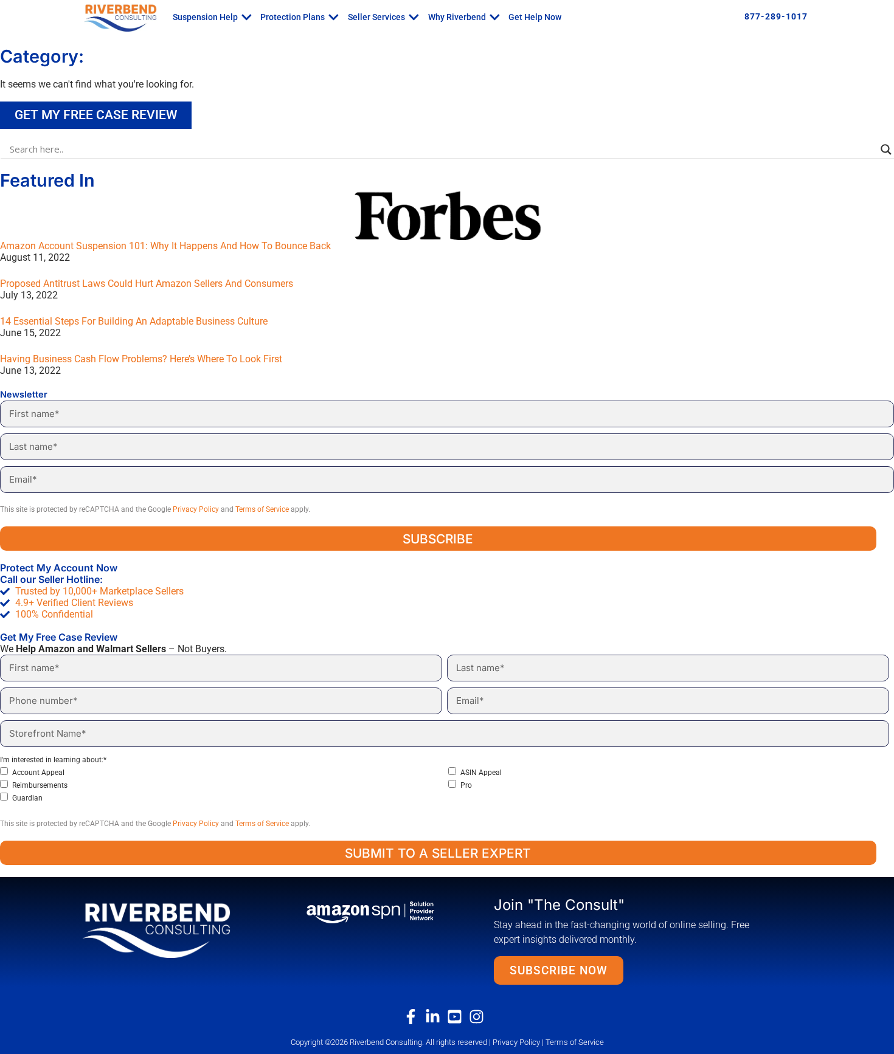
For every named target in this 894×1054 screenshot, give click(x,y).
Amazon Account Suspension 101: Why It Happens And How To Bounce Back (165, 246)
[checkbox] (444, 785)
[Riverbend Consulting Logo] (175, 929)
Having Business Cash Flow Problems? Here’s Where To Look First (141, 359)
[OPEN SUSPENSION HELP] (246, 17)
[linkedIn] (436, 1016)
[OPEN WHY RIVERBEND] (495, 17)
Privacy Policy (196, 509)
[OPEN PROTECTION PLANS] (333, 17)
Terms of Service (262, 509)
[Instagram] (480, 1016)
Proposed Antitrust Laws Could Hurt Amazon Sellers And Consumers (146, 283)
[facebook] (414, 1016)
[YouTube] (458, 1016)
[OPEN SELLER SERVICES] (414, 17)
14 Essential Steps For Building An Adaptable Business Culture (134, 321)
